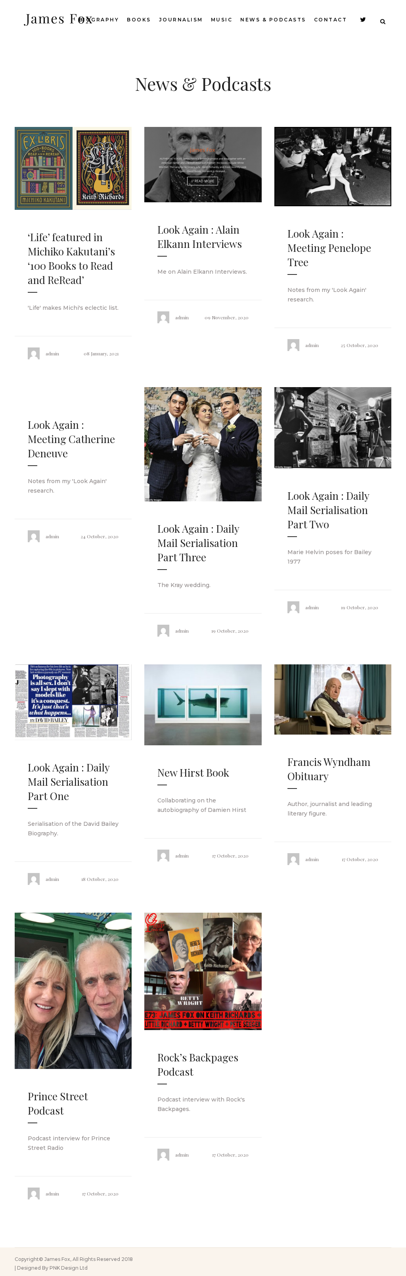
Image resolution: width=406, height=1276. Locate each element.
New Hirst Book (193, 772)
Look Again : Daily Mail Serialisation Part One (68, 781)
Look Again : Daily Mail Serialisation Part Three (198, 543)
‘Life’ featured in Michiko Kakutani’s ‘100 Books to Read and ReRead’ (71, 258)
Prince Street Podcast (58, 1103)
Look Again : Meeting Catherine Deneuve (71, 439)
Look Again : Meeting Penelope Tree (329, 247)
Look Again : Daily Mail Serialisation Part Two (328, 510)
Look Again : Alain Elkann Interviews (199, 237)
